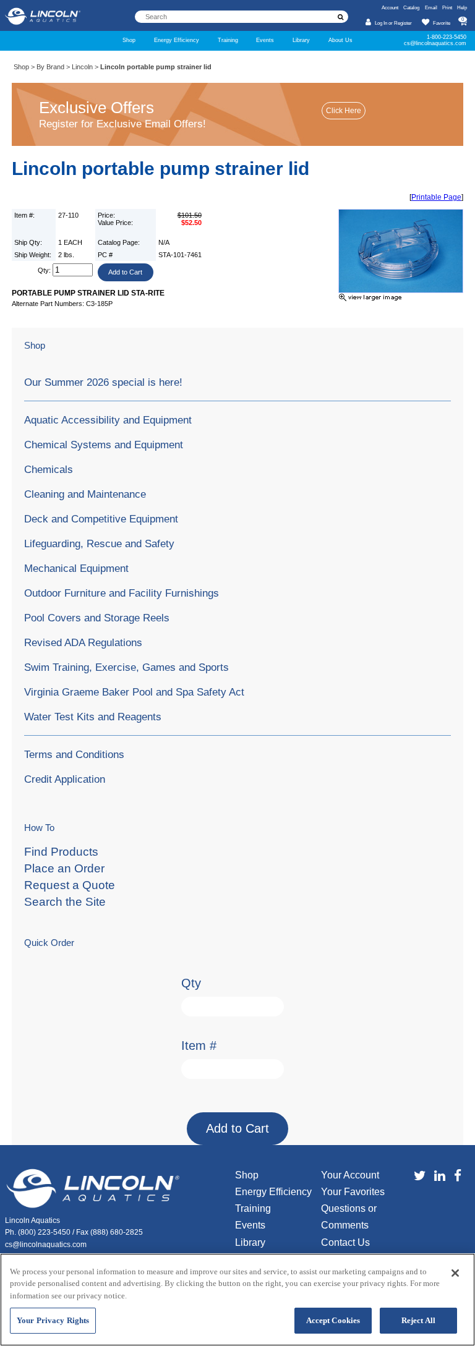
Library (301, 40)
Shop (128, 40)
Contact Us (345, 1242)
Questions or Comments (349, 1216)
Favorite (441, 23)
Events (265, 40)
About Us (340, 40)
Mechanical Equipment (76, 568)
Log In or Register (393, 23)
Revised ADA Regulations (83, 642)
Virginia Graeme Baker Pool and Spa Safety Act (134, 692)
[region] (237, 1299)
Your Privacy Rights (53, 1320)
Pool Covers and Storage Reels (96, 617)
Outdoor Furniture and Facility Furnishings (121, 593)
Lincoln (82, 66)
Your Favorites (353, 1191)
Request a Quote (69, 885)
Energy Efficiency (176, 40)
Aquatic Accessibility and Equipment (108, 420)
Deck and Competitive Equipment (101, 519)
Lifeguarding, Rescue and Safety (99, 543)
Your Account (350, 1175)
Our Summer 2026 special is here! (103, 382)
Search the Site (65, 902)
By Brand (50, 66)
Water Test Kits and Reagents (92, 716)
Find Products (61, 852)
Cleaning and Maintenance (85, 494)
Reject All (418, 1320)
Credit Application (64, 779)
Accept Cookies (333, 1320)
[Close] (455, 1273)
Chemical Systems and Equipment (103, 444)
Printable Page (436, 197)
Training (228, 40)
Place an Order (64, 868)
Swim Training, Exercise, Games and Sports (126, 667)
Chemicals (48, 469)
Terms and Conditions (74, 754)
